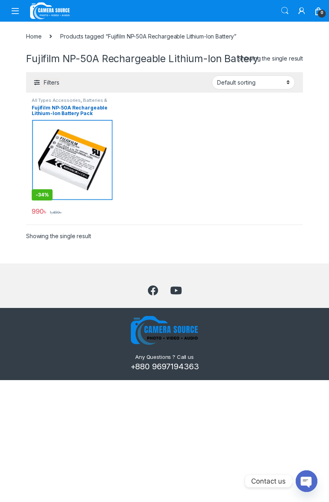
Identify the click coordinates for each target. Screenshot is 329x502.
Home (33, 36)
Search (284, 10)
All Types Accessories (56, 100)
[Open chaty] (306, 481)
